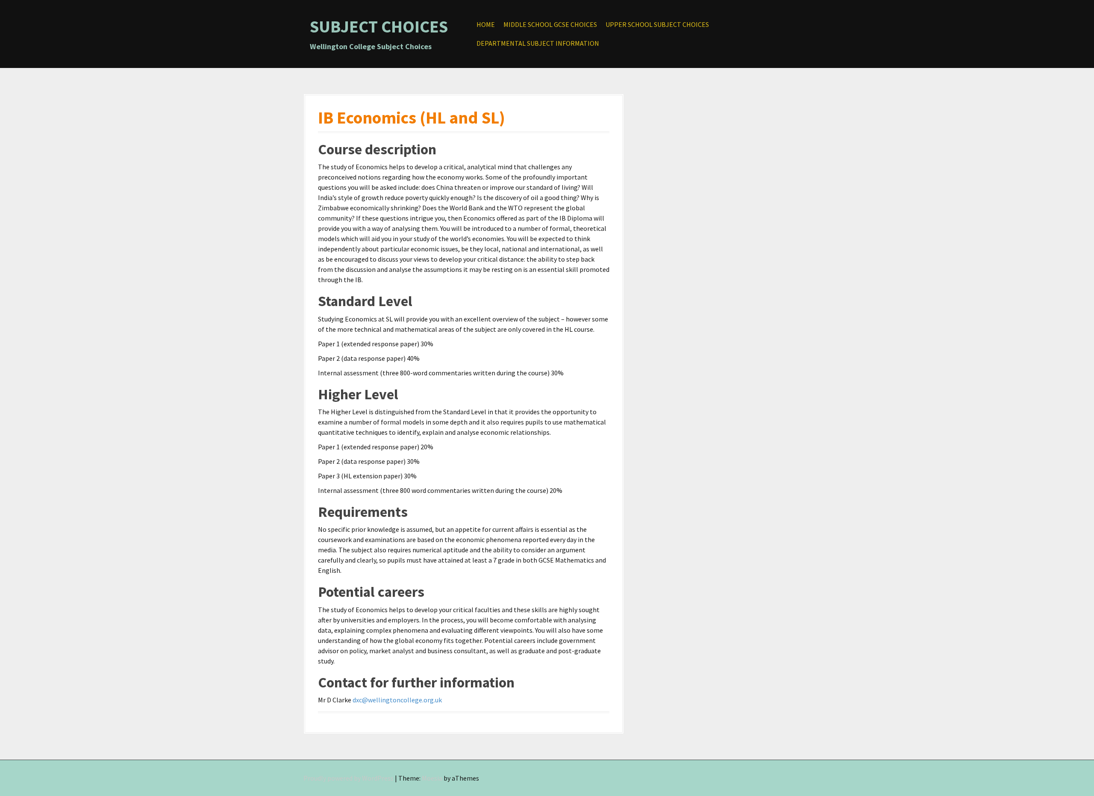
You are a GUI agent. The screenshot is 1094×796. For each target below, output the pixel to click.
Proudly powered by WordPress (348, 778)
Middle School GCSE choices (550, 24)
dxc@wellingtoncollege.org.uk (397, 700)
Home (485, 24)
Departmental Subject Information (537, 43)
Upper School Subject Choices (657, 24)
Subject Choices (379, 26)
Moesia (432, 778)
